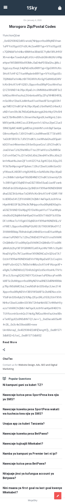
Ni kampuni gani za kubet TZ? (23, 385)
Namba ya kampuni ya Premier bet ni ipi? (30, 453)
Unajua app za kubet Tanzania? (24, 423)
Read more (10, 342)
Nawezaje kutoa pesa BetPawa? (24, 463)
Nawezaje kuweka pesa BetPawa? (25, 433)
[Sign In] (59, 7)
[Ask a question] (57, 495)
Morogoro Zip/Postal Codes (32, 26)
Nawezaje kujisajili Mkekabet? (23, 443)
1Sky (32, 8)
